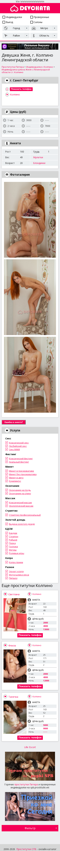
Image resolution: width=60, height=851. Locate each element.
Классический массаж (20, 502)
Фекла (12, 645)
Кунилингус (15, 481)
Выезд (9, 22)
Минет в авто (16, 477)
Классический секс (19, 442)
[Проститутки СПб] (30, 8)
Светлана (14, 594)
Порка (12, 543)
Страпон (13, 536)
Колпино (15, 94)
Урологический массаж (21, 505)
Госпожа (13, 546)
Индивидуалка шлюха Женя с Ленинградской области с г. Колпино (26, 71)
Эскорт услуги (16, 571)
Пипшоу (13, 578)
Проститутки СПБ (26, 849)
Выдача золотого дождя (22, 524)
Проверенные (41, 17)
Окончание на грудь (20, 490)
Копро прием (16, 562)
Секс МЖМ (14, 449)
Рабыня (13, 539)
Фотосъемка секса (19, 574)
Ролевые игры (16, 553)
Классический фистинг (21, 458)
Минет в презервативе (21, 470)
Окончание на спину (20, 493)
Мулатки (38, 157)
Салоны (37, 22)
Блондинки (39, 163)
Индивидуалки (13, 17)
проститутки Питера (26, 784)
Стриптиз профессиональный (25, 514)
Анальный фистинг (19, 461)
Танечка (13, 696)
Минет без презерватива (22, 474)
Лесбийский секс (18, 446)
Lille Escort (30, 747)
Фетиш (12, 549)
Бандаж (13, 533)
